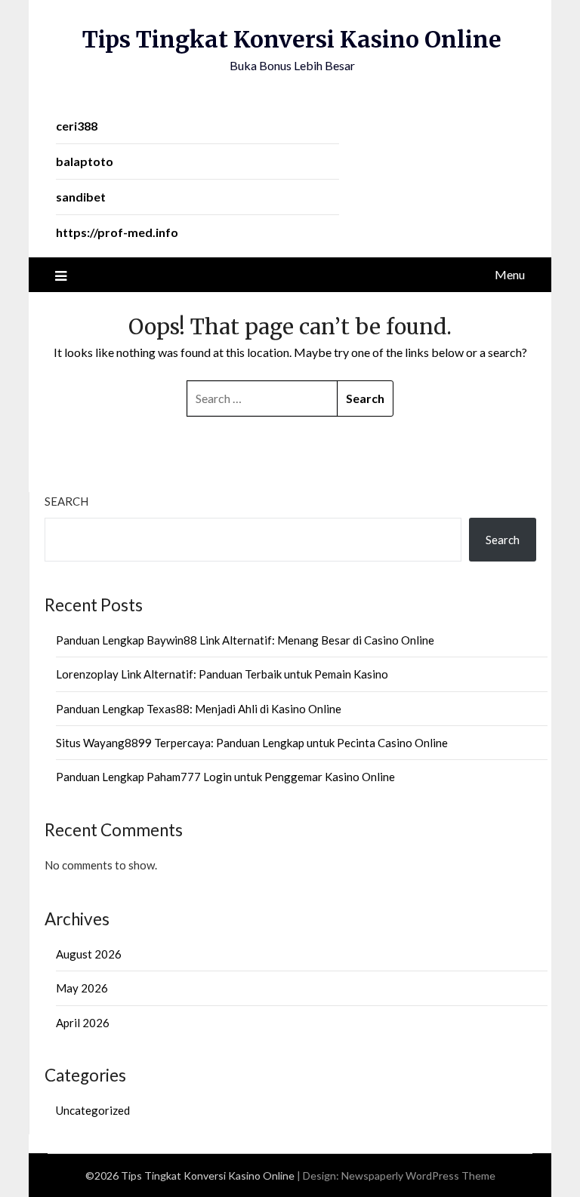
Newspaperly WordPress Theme (418, 1175)
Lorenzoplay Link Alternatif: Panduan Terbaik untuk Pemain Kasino (222, 674)
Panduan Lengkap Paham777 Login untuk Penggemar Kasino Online (225, 776)
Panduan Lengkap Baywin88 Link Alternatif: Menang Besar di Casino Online (245, 640)
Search (66, 501)
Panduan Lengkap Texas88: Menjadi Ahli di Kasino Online (198, 708)
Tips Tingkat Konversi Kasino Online (291, 39)
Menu (510, 274)
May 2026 (82, 988)
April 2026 (83, 1022)
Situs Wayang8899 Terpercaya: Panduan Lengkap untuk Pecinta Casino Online (252, 742)
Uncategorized (93, 1110)
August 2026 (89, 954)
